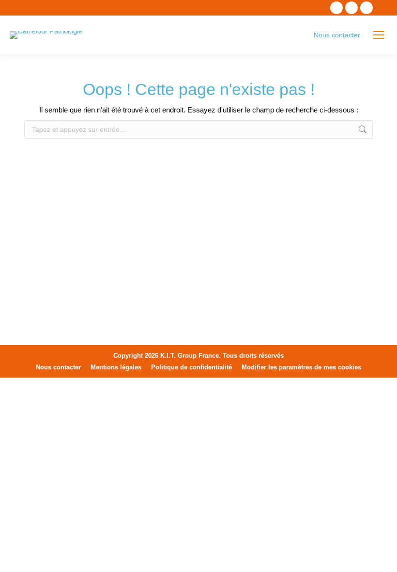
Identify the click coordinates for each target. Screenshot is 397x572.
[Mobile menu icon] (378, 35)
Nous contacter (337, 35)
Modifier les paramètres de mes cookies (301, 367)
